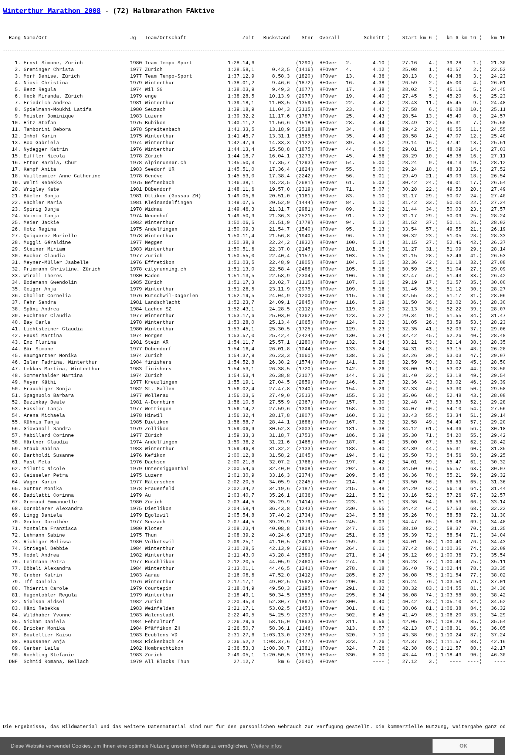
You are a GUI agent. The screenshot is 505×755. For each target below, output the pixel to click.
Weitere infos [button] (266, 746)
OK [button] (463, 746)
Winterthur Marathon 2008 (52, 11)
